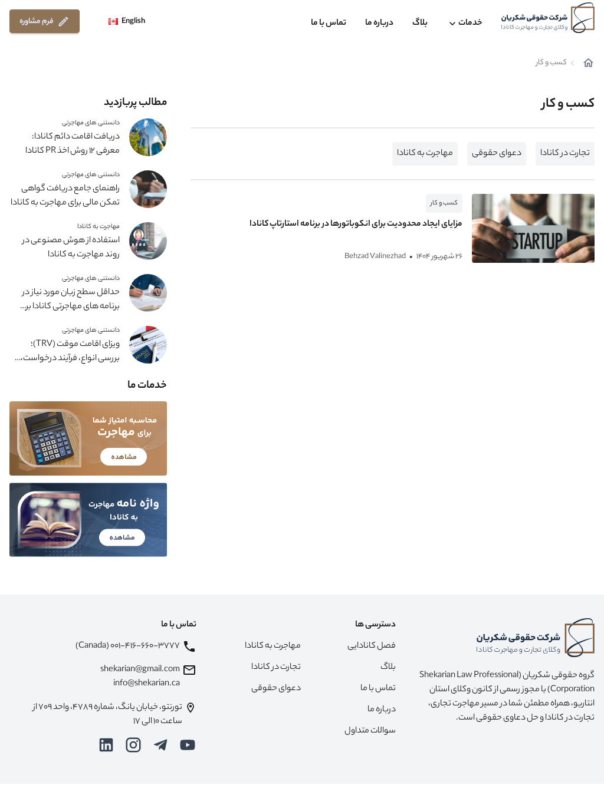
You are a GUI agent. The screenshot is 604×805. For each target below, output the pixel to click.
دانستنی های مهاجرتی (91, 123)
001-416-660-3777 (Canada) (128, 646)
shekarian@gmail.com (140, 670)
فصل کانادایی (371, 646)
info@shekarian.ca (146, 684)
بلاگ (420, 24)
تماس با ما (328, 24)
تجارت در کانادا (565, 154)
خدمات (470, 24)
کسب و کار (444, 203)
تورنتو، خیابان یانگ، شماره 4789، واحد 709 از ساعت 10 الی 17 (107, 715)
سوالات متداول (370, 731)
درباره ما (379, 24)
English (133, 21)
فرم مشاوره (36, 21)
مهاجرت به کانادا (425, 154)
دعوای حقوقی (496, 154)
